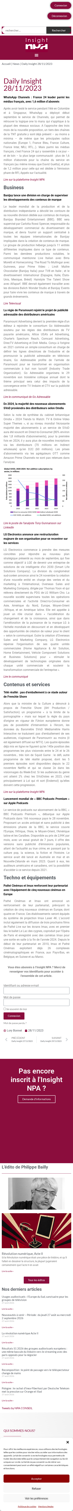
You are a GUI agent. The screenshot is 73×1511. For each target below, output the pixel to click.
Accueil (6, 63)
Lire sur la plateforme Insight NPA (24, 179)
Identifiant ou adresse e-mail (21, 985)
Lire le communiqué (16, 676)
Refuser (36, 1488)
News (16, 63)
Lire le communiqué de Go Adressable (27, 397)
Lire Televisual (12, 303)
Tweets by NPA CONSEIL (17, 1408)
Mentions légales (46, 1506)
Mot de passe (12, 997)
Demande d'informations (36, 1099)
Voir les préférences (36, 1498)
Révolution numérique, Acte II (22, 1254)
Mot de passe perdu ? (15, 1023)
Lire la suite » (7, 1271)
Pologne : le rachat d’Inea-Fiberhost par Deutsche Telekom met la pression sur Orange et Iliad (35, 1390)
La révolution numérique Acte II (20, 1333)
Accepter (36, 1478)
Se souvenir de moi (16, 1009)
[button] (67, 1442)
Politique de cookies (27, 1506)
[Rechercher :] (24, 30)
